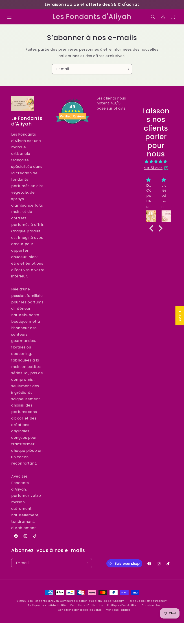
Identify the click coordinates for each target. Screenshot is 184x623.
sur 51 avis (153, 168)
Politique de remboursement (148, 601)
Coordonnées (151, 605)
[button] (9, 17)
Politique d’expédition (122, 605)
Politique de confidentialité (47, 605)
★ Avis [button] (179, 316)
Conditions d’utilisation (86, 605)
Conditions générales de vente (80, 610)
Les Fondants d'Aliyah (44, 601)
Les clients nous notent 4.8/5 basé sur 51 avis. (111, 103)
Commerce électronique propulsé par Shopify (92, 601)
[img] (156, 161)
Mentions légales (118, 610)
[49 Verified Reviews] (72, 131)
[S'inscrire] (127, 69)
